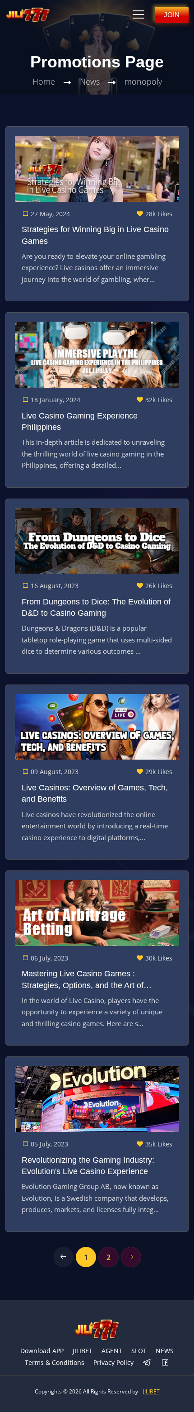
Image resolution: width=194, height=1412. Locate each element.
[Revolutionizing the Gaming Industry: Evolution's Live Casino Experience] (97, 1099)
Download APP (42, 1350)
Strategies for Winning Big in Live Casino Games (95, 235)
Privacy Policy (113, 1362)
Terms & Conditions (54, 1362)
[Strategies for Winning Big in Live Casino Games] (97, 169)
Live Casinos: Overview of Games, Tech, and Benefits (95, 793)
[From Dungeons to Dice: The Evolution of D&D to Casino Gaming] (97, 541)
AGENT (112, 1350)
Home (43, 81)
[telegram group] (147, 1363)
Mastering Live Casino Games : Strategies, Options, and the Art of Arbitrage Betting (82, 980)
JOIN (172, 15)
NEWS (165, 1350)
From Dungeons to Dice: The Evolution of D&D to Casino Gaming (96, 607)
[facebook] (165, 1363)
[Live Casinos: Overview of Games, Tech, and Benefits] (97, 727)
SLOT (139, 1350)
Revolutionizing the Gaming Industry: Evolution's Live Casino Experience (88, 1165)
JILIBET (82, 1350)
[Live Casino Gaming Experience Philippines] (97, 355)
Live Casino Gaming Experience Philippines (80, 421)
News (90, 81)
